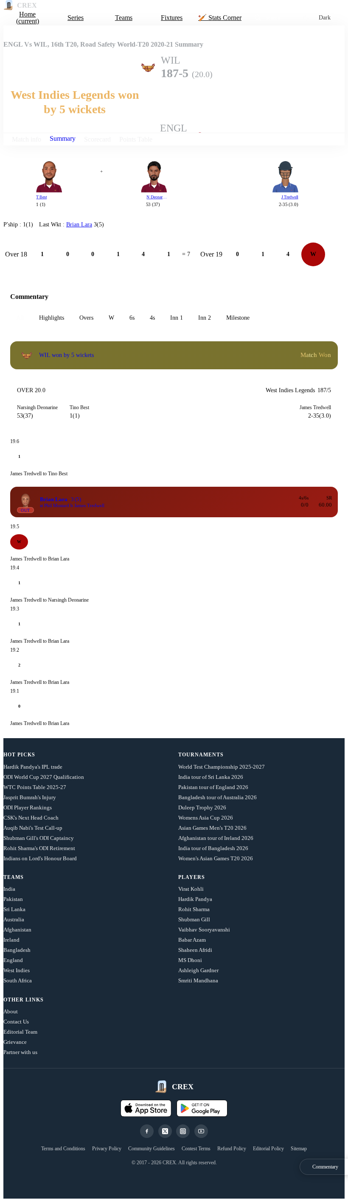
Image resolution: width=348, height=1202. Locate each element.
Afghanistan (17, 929)
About (10, 1011)
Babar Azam (192, 940)
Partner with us (20, 1052)
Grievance (15, 1042)
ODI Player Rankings (27, 807)
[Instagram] (183, 1131)
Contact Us (16, 1021)
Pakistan (13, 899)
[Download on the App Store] (146, 1108)
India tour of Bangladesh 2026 (213, 848)
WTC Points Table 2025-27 (34, 787)
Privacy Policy (106, 1149)
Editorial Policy (268, 1149)
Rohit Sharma (194, 909)
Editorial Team (20, 1032)
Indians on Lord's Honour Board (40, 858)
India (9, 889)
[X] (165, 1131)
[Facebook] (147, 1131)
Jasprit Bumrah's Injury (29, 797)
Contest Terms (196, 1149)
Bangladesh (17, 950)
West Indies (16, 970)
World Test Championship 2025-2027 (221, 767)
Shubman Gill (194, 919)
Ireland (11, 940)
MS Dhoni (190, 960)
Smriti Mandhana (198, 980)
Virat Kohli (191, 889)
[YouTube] (201, 1131)
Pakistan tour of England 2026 (213, 787)
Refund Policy (231, 1149)
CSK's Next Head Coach (31, 817)
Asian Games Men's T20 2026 (212, 828)
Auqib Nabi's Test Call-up (32, 828)
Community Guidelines (151, 1149)
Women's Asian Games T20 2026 (215, 858)
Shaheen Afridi (195, 950)
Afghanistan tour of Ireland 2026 (215, 838)
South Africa (17, 980)
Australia (13, 919)
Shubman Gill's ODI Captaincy (38, 838)
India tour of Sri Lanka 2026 (210, 777)
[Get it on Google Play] (202, 1108)
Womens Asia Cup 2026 (205, 817)
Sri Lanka (14, 909)
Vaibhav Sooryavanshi (204, 929)
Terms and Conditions (63, 1149)
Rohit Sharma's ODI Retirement (39, 848)
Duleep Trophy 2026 (202, 807)
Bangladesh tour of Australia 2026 (217, 797)
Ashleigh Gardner (198, 970)
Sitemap (299, 1149)
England (13, 960)
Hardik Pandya (195, 899)
